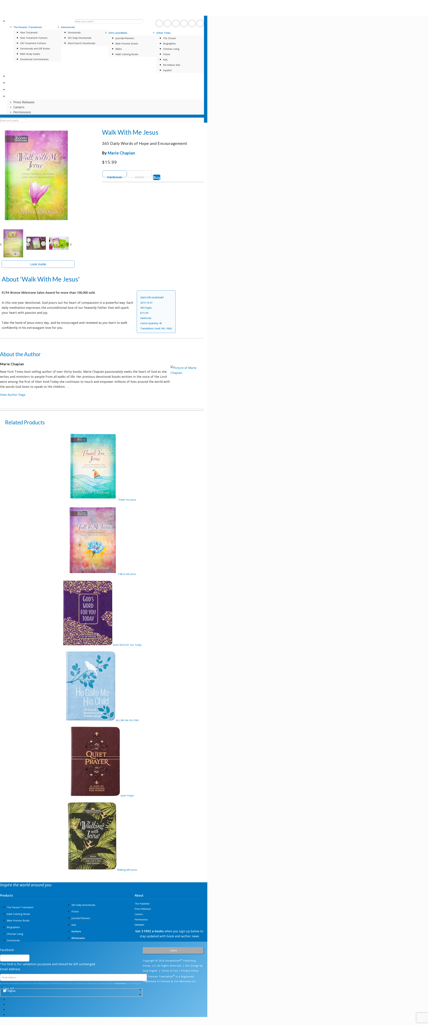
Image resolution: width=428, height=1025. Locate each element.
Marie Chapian (121, 152)
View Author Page (12, 395)
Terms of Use (169, 970)
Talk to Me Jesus (127, 574)
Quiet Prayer (127, 795)
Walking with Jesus (127, 869)
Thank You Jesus (127, 499)
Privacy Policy (229, 542)
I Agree (228, 549)
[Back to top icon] (0, 1022)
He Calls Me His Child (127, 720)
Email (221, 499)
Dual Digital (150, 970)
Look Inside (38, 264)
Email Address (10, 969)
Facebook (7, 950)
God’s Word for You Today (127, 644)
